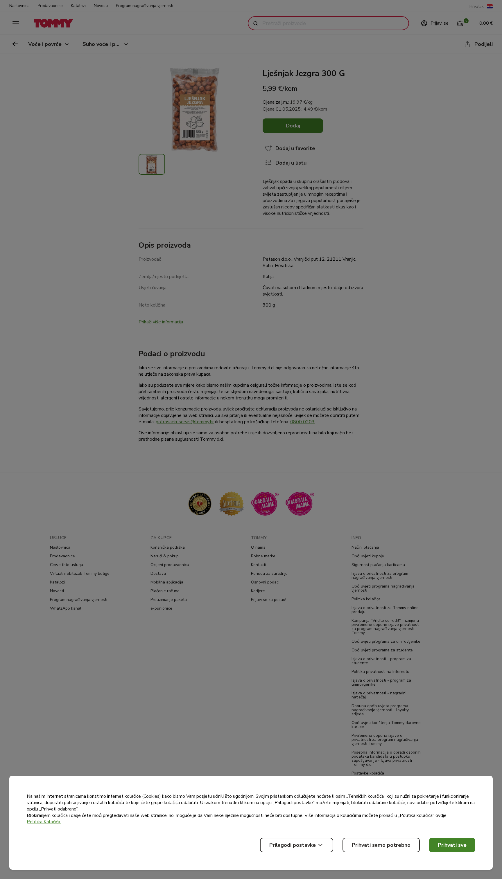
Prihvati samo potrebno (381, 845)
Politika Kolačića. (44, 822)
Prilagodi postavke (292, 845)
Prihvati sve (452, 845)
